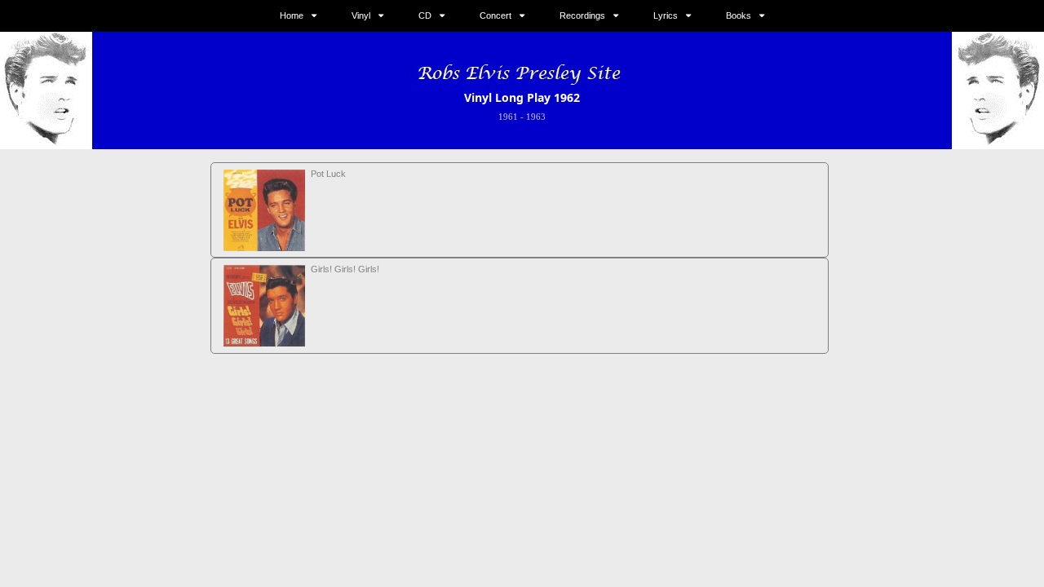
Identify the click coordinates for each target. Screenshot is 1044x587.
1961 (508, 116)
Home (291, 15)
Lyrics (665, 15)
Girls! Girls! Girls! (345, 269)
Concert (495, 15)
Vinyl (361, 15)
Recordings (582, 15)
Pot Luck (328, 174)
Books (738, 15)
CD (424, 15)
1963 (536, 116)
